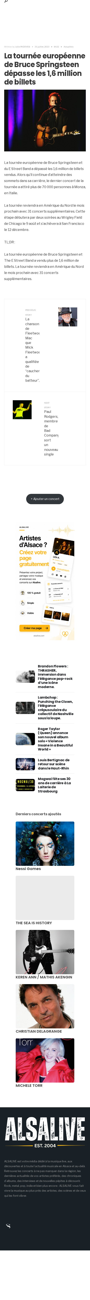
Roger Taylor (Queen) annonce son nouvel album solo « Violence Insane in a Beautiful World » (55, 739)
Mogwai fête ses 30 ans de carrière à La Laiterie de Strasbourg (54, 785)
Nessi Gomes (28, 868)
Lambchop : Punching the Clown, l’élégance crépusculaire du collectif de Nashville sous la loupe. (55, 708)
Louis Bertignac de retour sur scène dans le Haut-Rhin (53, 764)
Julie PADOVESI (22, 46)
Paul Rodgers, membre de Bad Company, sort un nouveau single (51, 428)
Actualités (68, 46)
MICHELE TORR (29, 1085)
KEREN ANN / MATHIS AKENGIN (44, 977)
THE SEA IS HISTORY (34, 922)
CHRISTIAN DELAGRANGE (39, 1031)
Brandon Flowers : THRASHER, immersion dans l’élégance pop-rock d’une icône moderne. (55, 676)
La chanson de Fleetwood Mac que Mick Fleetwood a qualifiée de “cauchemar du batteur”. (32, 346)
